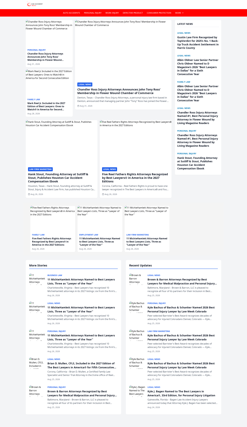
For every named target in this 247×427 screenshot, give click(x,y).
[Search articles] (219, 4)
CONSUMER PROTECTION (159, 12)
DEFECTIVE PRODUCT (133, 12)
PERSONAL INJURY (92, 12)
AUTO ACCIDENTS (71, 12)
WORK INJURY (112, 12)
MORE (178, 12)
